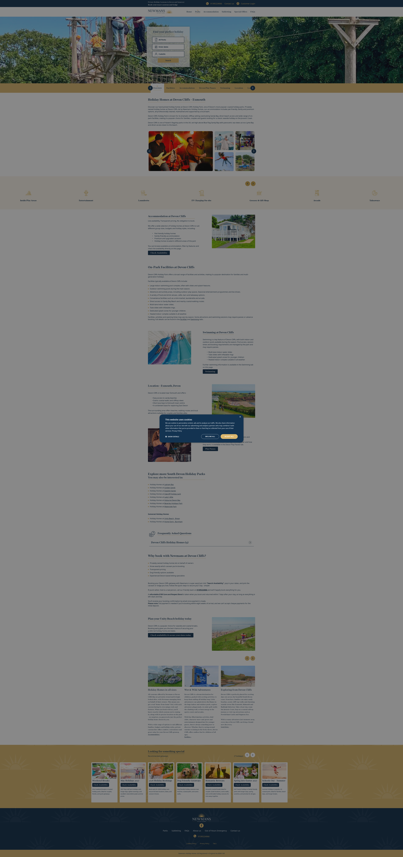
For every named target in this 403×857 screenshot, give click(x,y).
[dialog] (201, 428)
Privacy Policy (177, 431)
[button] (172, 436)
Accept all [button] (229, 436)
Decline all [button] (210, 436)
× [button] (240, 417)
